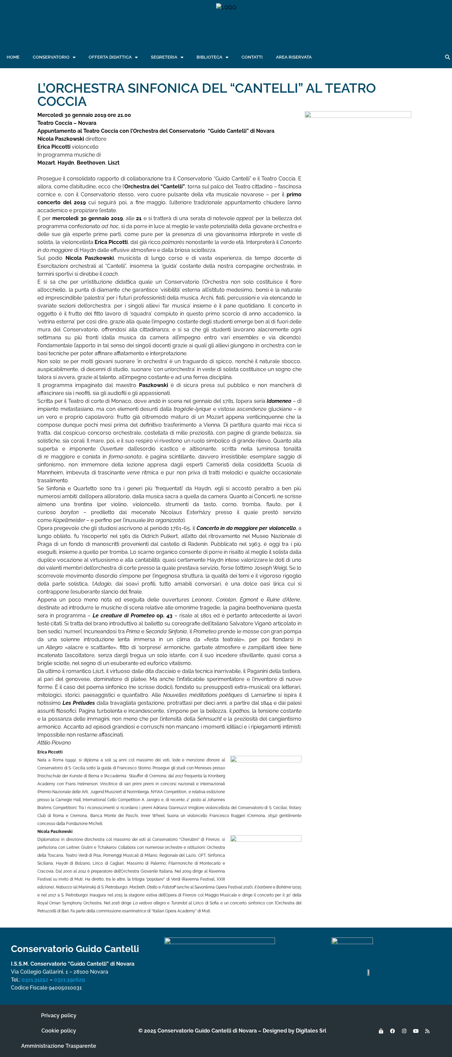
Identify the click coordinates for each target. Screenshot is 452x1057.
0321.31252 (35, 980)
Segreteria (164, 57)
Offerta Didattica (110, 57)
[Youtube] (416, 1031)
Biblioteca (209, 57)
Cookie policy (58, 1031)
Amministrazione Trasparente (58, 1046)
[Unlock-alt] (381, 1031)
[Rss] (427, 1031)
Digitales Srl (311, 1031)
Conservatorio (51, 57)
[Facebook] (392, 1031)
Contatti (252, 57)
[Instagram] (404, 1031)
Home (13, 57)
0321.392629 (69, 980)
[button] (447, 57)
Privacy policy (58, 1015)
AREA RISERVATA (294, 57)
